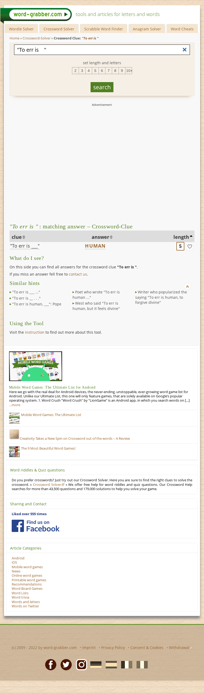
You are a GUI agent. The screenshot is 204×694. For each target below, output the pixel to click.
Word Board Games (27, 588)
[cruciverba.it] (140, 664)
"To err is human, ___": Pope (36, 303)
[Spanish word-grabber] (110, 664)
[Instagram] (80, 664)
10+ (129, 70)
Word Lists (20, 593)
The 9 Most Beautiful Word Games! (48, 448)
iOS (14, 562)
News (16, 571)
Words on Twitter (25, 606)
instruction (34, 332)
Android (18, 558)
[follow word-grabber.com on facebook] (36, 526)
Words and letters (26, 602)
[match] (189, 246)
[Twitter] (64, 664)
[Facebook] (49, 664)
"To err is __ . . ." (26, 298)
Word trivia (20, 597)
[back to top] (187, 286)
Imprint (89, 647)
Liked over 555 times (29, 514)
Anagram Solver (147, 28)
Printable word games (29, 580)
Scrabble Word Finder (103, 28)
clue (17, 237)
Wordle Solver (21, 28)
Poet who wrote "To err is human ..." (96, 294)
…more (14, 405)
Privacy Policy (113, 647)
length (181, 237)
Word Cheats (182, 28)
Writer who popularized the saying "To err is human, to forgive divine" (161, 297)
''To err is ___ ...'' (26, 291)
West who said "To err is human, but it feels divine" (96, 306)
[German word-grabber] (94, 664)
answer (100, 237)
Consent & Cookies (146, 647)
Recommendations (27, 584)
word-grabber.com (60, 647)
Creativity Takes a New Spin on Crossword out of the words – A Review (75, 438)
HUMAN (95, 246)
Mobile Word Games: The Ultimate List (51, 415)
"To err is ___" (25, 246)
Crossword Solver (59, 28)
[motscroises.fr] (125, 664)
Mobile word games (27, 567)
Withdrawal (179, 647)
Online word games (27, 575)
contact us (78, 274)
